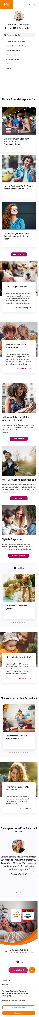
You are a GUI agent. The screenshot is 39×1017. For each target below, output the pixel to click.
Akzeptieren (18, 1013)
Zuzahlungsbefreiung (13, 59)
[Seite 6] (24, 622)
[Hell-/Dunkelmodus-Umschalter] (19, 961)
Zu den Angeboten (19, 555)
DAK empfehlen (22, 369)
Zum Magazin (19, 498)
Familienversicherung (13, 50)
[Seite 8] (25, 752)
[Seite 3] (17, 622)
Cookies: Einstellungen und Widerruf (15, 1001)
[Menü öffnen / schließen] (34, 4)
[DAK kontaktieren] (32, 970)
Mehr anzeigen (18, 254)
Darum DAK (24, 808)
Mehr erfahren (19, 439)
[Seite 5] (22, 622)
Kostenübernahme (12, 55)
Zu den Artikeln (22, 678)
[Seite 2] (15, 622)
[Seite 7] (23, 752)
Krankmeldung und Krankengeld (17, 46)
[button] (6, 4)
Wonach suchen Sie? (14, 35)
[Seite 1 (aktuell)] (13, 622)
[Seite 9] (27, 752)
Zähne (8, 64)
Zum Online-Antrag (21, 308)
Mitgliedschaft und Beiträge (16, 41)
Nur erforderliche (18, 1007)
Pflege (8, 68)
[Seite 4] (19, 622)
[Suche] (25, 4)
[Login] (30, 4)
